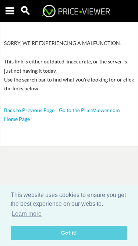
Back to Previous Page (29, 110)
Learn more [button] (27, 214)
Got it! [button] (69, 233)
